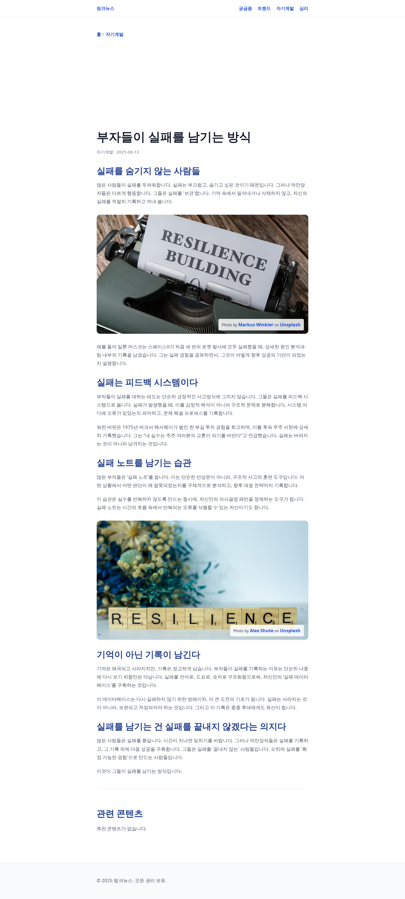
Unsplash (290, 325)
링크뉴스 (105, 8)
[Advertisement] (202, 82)
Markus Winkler (255, 325)
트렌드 (264, 8)
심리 (303, 8)
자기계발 (285, 8)
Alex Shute (261, 631)
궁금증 (245, 8)
